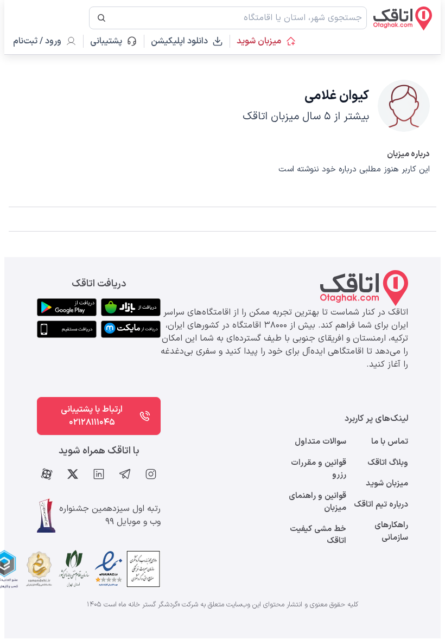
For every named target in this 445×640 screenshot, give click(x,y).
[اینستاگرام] (150, 474)
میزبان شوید (259, 41)
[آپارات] (46, 474)
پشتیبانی (111, 41)
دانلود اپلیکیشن (179, 41)
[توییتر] (72, 474)
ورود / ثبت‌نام (37, 41)
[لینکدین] (98, 474)
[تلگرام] (124, 474)
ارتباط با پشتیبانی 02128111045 (92, 416)
